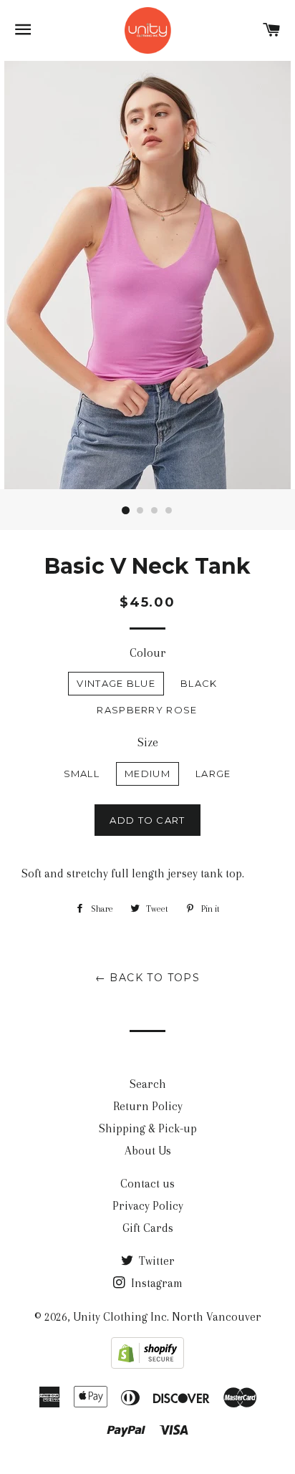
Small (82, 773)
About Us (148, 1150)
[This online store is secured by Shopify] (147, 1365)
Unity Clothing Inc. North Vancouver (167, 1317)
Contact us (147, 1183)
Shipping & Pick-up (148, 1128)
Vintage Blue (116, 683)
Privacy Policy (147, 1206)
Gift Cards (147, 1228)
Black (199, 683)
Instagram (155, 1283)
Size (147, 742)
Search (148, 1084)
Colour (148, 653)
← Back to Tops (147, 977)
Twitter (155, 1261)
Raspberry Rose (147, 710)
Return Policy (148, 1106)
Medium (147, 773)
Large (213, 773)
